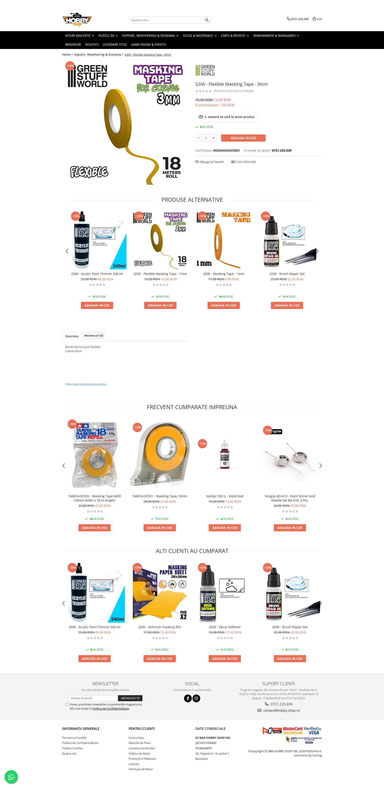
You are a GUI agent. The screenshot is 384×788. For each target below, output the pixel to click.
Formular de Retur (141, 769)
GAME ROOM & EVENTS (148, 44)
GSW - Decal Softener (225, 627)
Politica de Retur (139, 753)
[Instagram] (196, 698)
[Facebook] (188, 698)
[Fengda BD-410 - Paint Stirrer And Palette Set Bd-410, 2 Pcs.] (290, 454)
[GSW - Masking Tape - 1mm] (223, 239)
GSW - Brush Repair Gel (287, 274)
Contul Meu (136, 738)
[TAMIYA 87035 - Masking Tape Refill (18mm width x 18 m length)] (94, 454)
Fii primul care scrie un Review (234, 91)
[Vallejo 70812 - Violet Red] (224, 455)
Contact (134, 764)
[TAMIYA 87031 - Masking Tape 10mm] (159, 455)
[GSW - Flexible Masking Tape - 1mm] (160, 239)
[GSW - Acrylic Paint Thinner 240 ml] (97, 239)
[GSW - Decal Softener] (224, 592)
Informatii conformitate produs (86, 384)
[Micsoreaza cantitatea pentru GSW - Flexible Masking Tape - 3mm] (198, 138)
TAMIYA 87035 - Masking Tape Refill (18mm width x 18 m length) (94, 498)
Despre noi (69, 753)
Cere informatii (245, 162)
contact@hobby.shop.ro (281, 710)
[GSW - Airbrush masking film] (159, 592)
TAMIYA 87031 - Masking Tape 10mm (159, 496)
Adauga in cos (243, 138)
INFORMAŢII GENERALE (80, 728)
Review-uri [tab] (93, 335)
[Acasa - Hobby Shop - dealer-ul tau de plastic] (84, 20)
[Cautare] (207, 20)
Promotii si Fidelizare (142, 759)
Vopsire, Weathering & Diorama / (99, 54)
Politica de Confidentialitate (110, 709)
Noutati (92, 44)
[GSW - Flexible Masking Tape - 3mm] (125, 122)
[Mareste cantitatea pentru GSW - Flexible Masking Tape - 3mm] (213, 138)
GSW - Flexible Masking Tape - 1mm (160, 274)
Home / (68, 54)
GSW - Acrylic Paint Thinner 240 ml (97, 274)
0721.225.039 (281, 704)
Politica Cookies (72, 748)
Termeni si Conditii (74, 738)
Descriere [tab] (71, 336)
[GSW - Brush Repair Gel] (287, 239)
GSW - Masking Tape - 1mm (223, 274)
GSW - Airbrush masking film (159, 627)
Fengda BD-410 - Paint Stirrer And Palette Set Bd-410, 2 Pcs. (290, 498)
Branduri (73, 44)
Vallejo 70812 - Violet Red (225, 496)
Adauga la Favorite (211, 162)
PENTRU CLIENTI (142, 728)
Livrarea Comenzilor (142, 748)
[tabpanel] (125, 122)
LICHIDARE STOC (115, 44)
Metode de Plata (139, 743)
